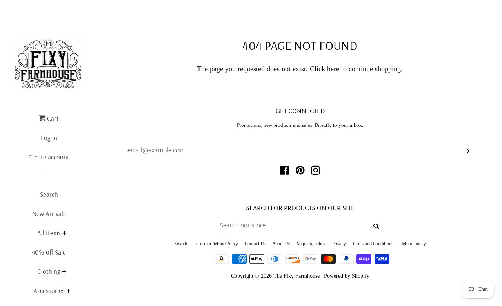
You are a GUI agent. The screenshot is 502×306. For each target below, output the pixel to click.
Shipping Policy (311, 243)
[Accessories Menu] (68, 292)
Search (49, 194)
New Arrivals (49, 213)
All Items (49, 233)
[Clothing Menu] (63, 272)
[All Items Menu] (64, 234)
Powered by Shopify (346, 276)
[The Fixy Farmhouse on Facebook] (284, 172)
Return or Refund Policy (216, 243)
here (333, 69)
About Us (281, 243)
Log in (49, 138)
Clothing (48, 271)
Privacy (339, 243)
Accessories (49, 290)
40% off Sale (49, 252)
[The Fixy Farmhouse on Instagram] (315, 172)
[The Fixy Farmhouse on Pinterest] (300, 172)
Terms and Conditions (373, 243)
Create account (48, 157)
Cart (52, 118)
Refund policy (413, 243)
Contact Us (255, 243)
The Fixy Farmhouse (296, 276)
